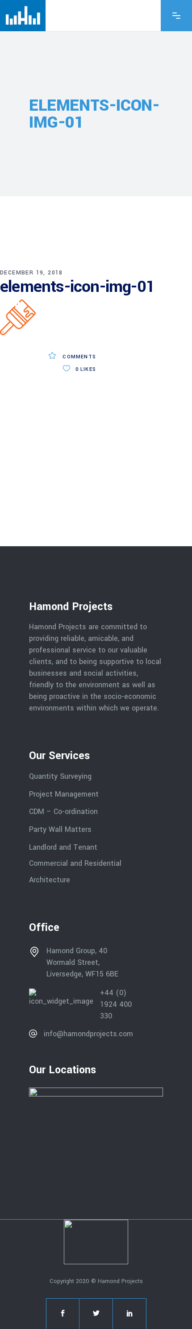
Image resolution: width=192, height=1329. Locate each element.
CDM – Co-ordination (63, 811)
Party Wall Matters (60, 829)
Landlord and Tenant (63, 847)
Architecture (50, 880)
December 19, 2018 (31, 273)
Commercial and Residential (75, 863)
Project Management (64, 794)
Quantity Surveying (60, 776)
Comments (78, 356)
